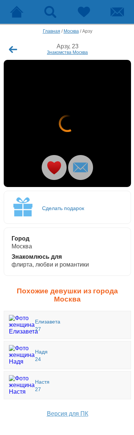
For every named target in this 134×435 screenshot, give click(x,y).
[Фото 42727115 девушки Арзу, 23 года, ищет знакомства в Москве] (67, 123)
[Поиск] (50, 12)
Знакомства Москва (67, 52)
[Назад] (13, 49)
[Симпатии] (83, 12)
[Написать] (80, 167)
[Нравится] (54, 167)
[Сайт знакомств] (17, 12)
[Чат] (117, 12)
